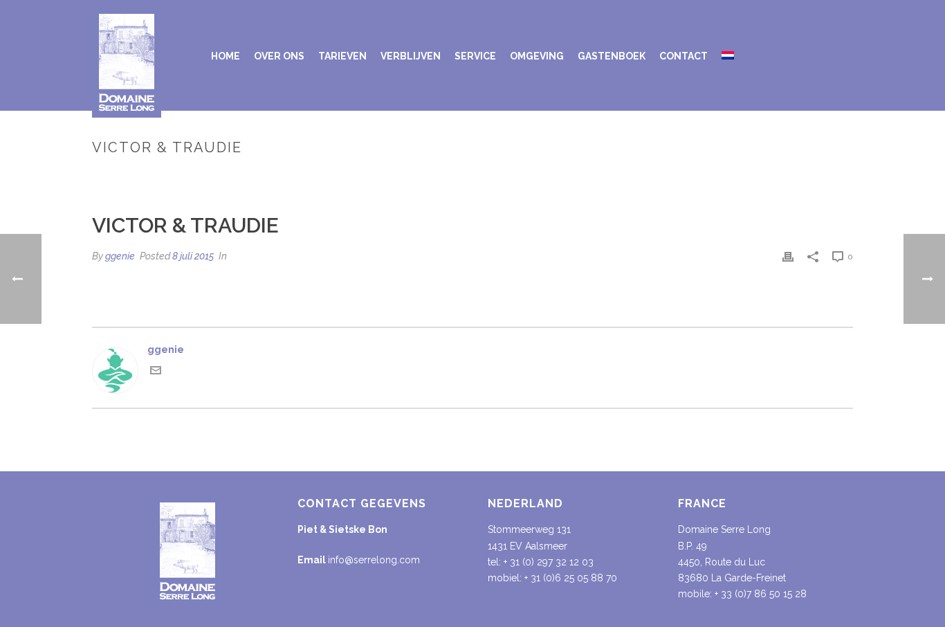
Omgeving (537, 56)
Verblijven (410, 56)
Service (475, 56)
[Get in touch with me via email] (155, 372)
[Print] (787, 256)
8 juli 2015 (193, 256)
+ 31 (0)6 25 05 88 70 (570, 577)
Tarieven (342, 56)
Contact (683, 56)
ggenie (120, 256)
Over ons (279, 56)
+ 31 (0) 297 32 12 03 (549, 561)
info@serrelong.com (374, 559)
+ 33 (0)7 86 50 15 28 (761, 593)
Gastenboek (611, 56)
